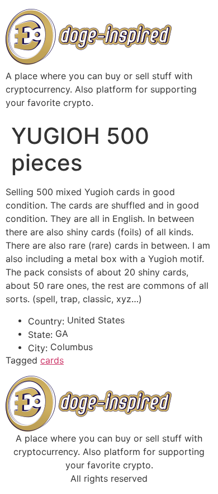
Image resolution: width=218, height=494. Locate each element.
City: (38, 347)
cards (52, 360)
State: (40, 334)
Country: (46, 321)
